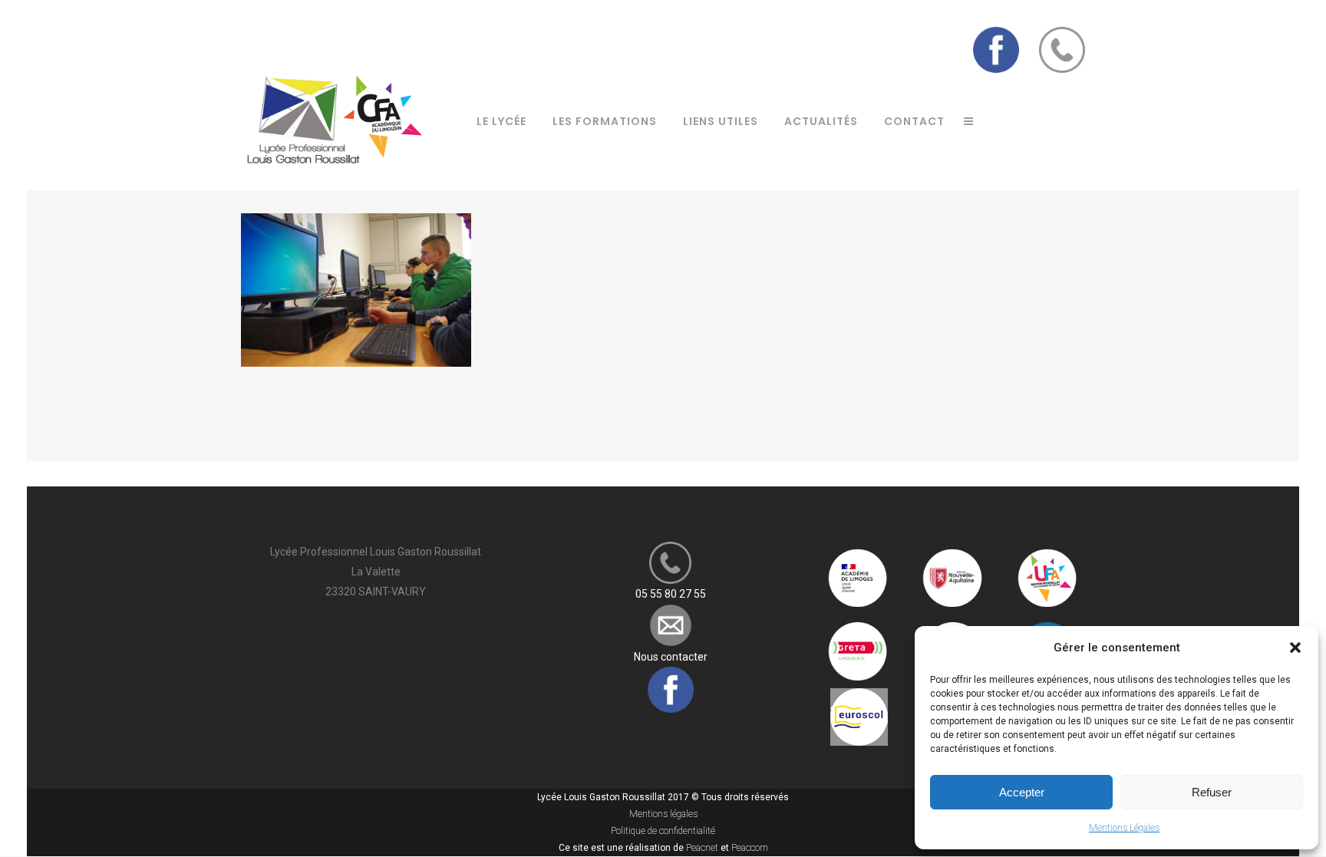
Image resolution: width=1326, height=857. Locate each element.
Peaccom (749, 847)
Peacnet (702, 847)
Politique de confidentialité (663, 831)
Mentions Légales (1124, 827)
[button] (1295, 647)
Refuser (1212, 792)
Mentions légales (663, 814)
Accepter (1021, 792)
